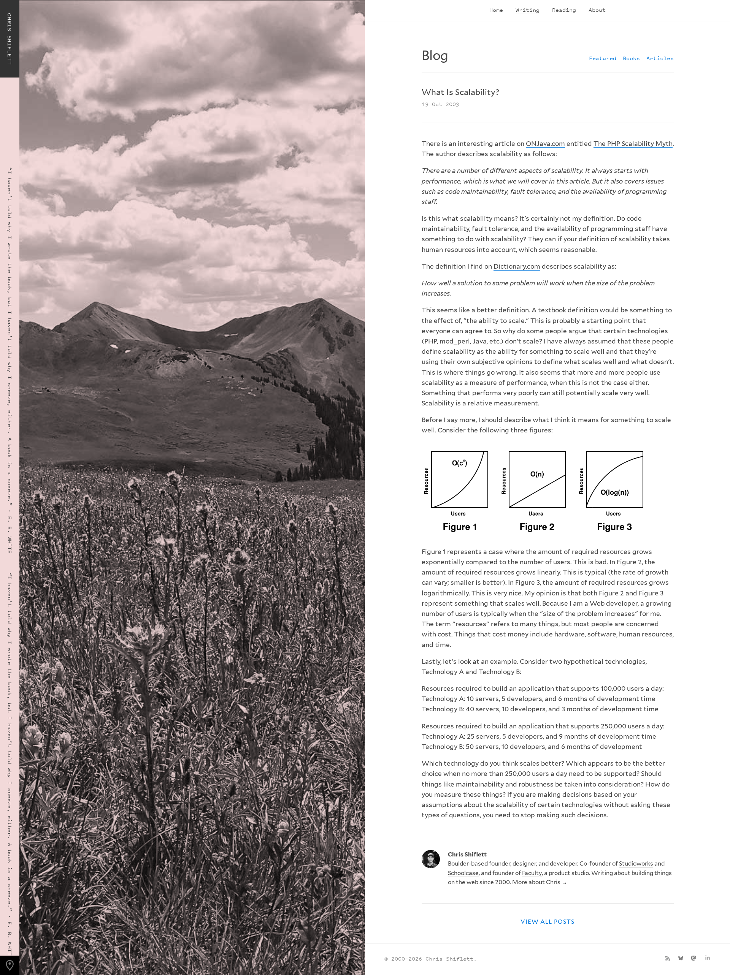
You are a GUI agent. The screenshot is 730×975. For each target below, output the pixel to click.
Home (496, 10)
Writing (528, 10)
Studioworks (636, 863)
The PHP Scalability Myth (633, 143)
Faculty (532, 873)
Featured (602, 58)
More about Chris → (539, 882)
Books (631, 58)
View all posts (547, 921)
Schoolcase (463, 873)
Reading (564, 10)
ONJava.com (545, 143)
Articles (660, 58)
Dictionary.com (517, 266)
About (597, 10)
